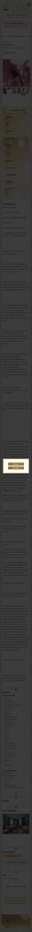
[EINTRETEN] (16, 464)
